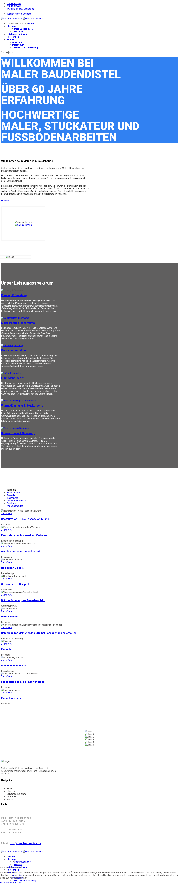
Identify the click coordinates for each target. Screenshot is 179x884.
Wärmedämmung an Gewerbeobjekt (23, 600)
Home (31, 23)
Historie (18, 31)
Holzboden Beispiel (12, 567)
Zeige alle (11, 490)
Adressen (17, 42)
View (9, 513)
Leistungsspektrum (17, 34)
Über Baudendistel (23, 29)
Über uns (11, 26)
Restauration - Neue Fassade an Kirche (25, 519)
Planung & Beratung (14, 295)
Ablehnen (17, 882)
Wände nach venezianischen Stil (20, 551)
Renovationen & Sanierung (18, 433)
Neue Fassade (9, 616)
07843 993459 (14, 6)
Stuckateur (12, 503)
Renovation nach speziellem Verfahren (24, 535)
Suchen (4, 52)
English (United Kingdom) (19, 13)
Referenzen (13, 37)
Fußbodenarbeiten (12, 378)
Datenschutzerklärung (26, 47)
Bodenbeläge (13, 492)
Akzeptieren (6, 882)
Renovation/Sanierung (17, 500)
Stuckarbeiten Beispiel (15, 584)
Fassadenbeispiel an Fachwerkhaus (22, 681)
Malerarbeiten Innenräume (18, 323)
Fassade (6, 649)
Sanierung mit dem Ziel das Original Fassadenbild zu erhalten (38, 633)
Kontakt (11, 39)
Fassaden (11, 495)
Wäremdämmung (15, 506)
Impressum (18, 45)
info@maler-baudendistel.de (20, 9)
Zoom (4, 513)
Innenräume (12, 498)
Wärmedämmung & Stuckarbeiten (22, 405)
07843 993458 (14, 3)
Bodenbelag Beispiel (13, 665)
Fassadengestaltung (14, 350)
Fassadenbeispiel (11, 698)
